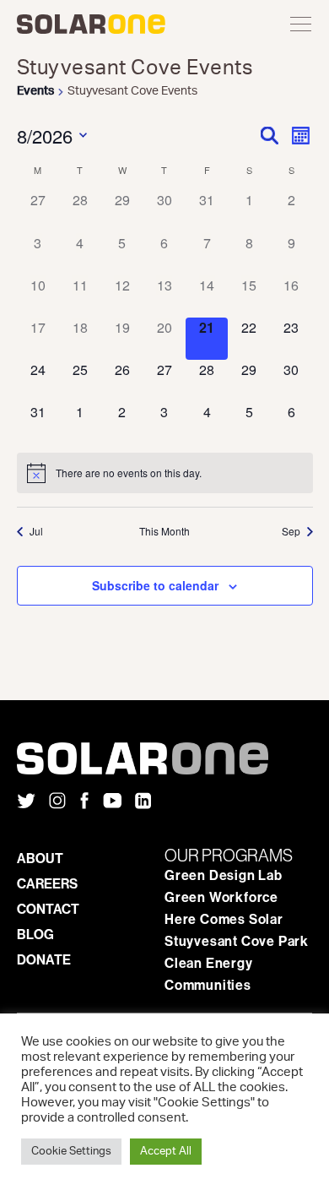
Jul (36, 531)
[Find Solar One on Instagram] (57, 802)
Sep (291, 531)
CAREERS (47, 883)
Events (35, 91)
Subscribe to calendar (155, 585)
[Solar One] (164, 758)
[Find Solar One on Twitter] (26, 802)
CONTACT (48, 908)
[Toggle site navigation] (301, 25)
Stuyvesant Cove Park (236, 940)
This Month (164, 531)
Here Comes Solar (223, 918)
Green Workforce (221, 896)
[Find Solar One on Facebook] (84, 802)
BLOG (35, 934)
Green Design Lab (223, 875)
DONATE (44, 959)
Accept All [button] (165, 1151)
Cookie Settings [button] (71, 1151)
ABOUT (40, 858)
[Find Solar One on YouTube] (112, 802)
